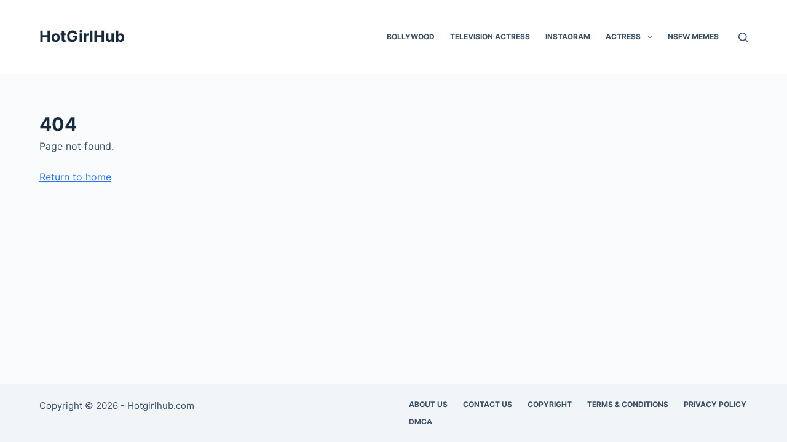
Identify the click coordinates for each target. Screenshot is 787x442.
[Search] (743, 37)
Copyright (550, 404)
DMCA (420, 421)
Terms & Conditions (627, 404)
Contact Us (487, 404)
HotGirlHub (82, 36)
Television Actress (490, 36)
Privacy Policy (715, 404)
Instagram (567, 36)
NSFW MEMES (693, 36)
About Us (428, 404)
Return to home (75, 177)
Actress (623, 36)
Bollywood (411, 36)
